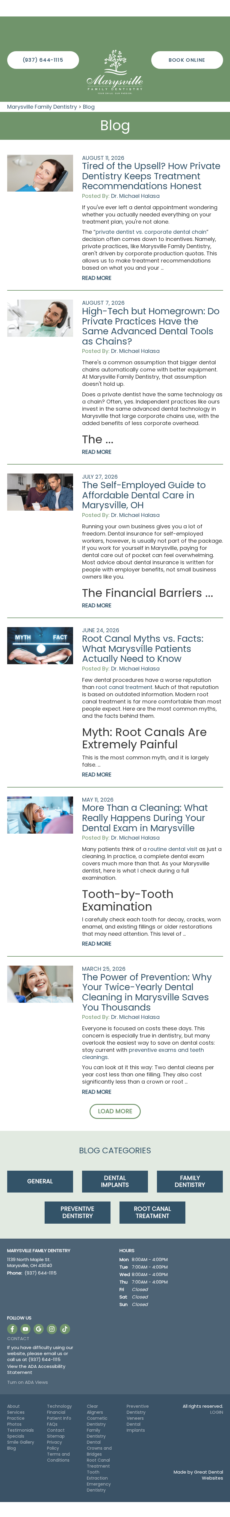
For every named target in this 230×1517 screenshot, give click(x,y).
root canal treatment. (124, 687)
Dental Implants (136, 1427)
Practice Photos (16, 1421)
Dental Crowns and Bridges (99, 1448)
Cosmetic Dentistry (97, 1421)
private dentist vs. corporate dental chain (151, 232)
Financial (56, 1412)
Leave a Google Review (39, 1329)
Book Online (187, 60)
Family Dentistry (96, 1433)
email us (53, 1353)
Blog (89, 106)
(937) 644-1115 (43, 60)
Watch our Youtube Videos (25, 1329)
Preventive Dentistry (138, 1409)
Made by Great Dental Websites (198, 1475)
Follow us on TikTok (65, 1329)
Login (216, 1412)
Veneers (135, 1418)
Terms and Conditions (58, 1457)
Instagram (52, 1329)
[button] (115, 1111)
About (13, 1406)
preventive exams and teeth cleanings (143, 1053)
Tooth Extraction (97, 1475)
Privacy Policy (54, 1445)
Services (16, 1412)
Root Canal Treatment (98, 1463)
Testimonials (20, 1430)
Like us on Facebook (12, 1329)
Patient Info (59, 1418)
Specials (15, 1436)
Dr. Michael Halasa (135, 196)
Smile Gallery (20, 1442)
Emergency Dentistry (99, 1487)
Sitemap (56, 1436)
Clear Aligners (95, 1409)
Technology (59, 1406)
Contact (18, 1338)
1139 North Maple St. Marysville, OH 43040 (29, 1263)
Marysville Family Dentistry (42, 106)
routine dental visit (172, 849)
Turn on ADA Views (27, 1382)
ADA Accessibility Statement (36, 1369)
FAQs (52, 1424)
